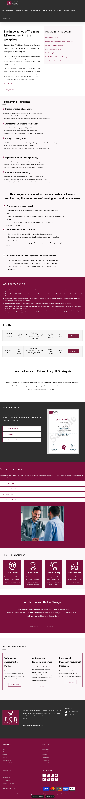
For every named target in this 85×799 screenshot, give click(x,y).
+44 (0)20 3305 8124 (73, 712)
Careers (44, 754)
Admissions (45, 749)
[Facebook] (44, 775)
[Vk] (52, 779)
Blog (3, 749)
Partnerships (46, 762)
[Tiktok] (44, 779)
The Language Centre (8, 788)
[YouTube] (56, 775)
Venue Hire (45, 757)
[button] (9, 18)
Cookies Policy (50, 796)
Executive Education (8, 783)
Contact (4, 754)
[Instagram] (48, 775)
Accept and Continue (37, 796)
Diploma (4, 775)
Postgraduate (6, 777)
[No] (83, 795)
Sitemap (4, 757)
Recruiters (45, 760)
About (4, 752)
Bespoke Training (7, 785)
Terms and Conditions (8, 762)
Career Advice (46, 752)
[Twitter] (48, 779)
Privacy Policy (6, 760)
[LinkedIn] (52, 775)
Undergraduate (6, 780)
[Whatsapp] (56, 779)
